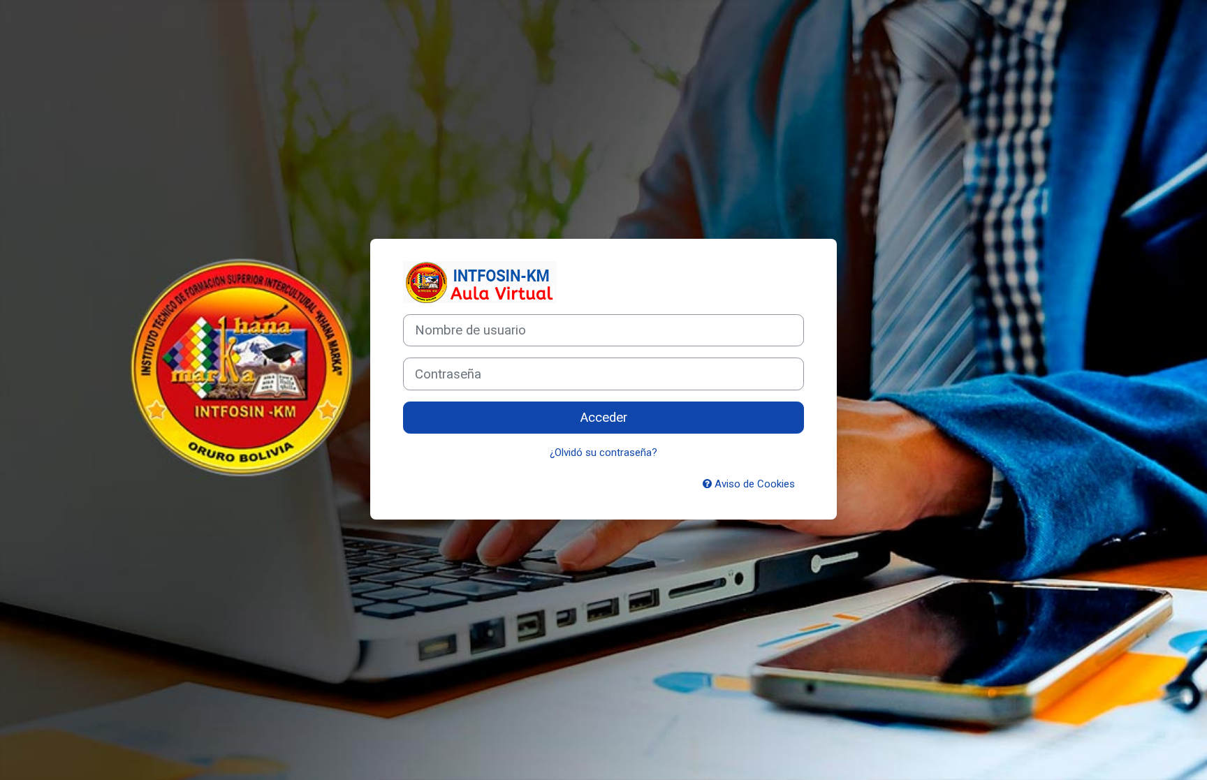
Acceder (603, 417)
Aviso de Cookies (753, 484)
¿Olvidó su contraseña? (603, 452)
